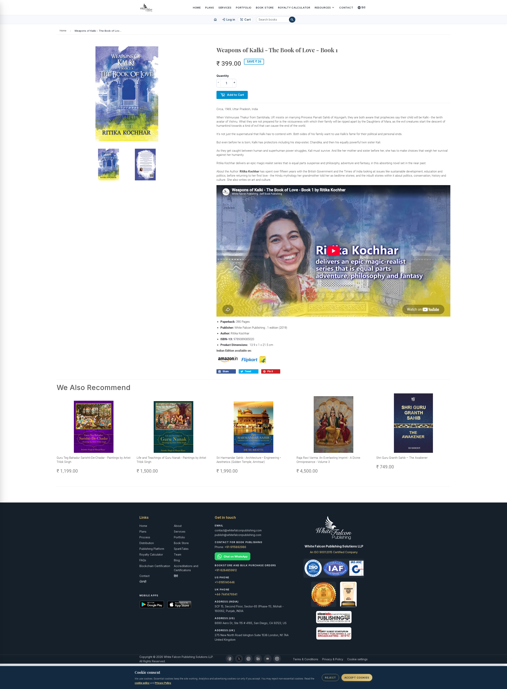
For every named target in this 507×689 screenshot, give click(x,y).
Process (144, 537)
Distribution (146, 543)
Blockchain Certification (154, 566)
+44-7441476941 (226, 594)
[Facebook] (229, 659)
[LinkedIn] (258, 659)
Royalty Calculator (294, 7)
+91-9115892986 (235, 547)
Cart (245, 19)
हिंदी (361, 7)
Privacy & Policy (332, 659)
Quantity (222, 75)
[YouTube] (268, 659)
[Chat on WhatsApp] (253, 556)
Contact (346, 7)
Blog (177, 560)
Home (197, 7)
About (178, 525)
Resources (325, 7)
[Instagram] (249, 659)
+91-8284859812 (226, 570)
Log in (228, 19)
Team (177, 554)
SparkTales (181, 548)
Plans (209, 7)
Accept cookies (356, 677)
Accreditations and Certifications (186, 568)
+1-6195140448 (225, 582)
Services (225, 7)
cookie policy (142, 682)
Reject (330, 677)
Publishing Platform (151, 548)
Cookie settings (357, 659)
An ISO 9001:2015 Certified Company (334, 552)
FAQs (142, 560)
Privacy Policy (163, 682)
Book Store (265, 7)
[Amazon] (277, 659)
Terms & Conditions (305, 659)
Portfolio (244, 7)
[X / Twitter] (239, 659)
